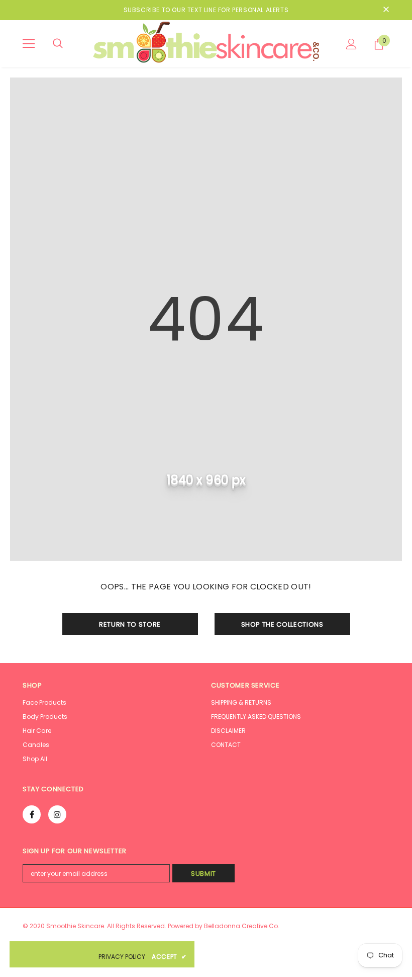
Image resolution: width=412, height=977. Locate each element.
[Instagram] (57, 814)
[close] (386, 10)
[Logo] (206, 43)
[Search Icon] (58, 44)
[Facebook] (32, 814)
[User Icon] (351, 44)
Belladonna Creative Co (241, 926)
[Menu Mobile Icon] (29, 44)
